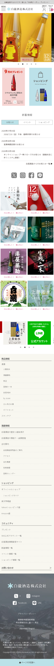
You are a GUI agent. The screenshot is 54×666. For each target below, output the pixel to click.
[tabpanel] (27, 37)
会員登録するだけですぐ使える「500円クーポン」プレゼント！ (27, 2)
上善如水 (6, 369)
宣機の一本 (7, 386)
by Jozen (6, 398)
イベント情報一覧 (8, 553)
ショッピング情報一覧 (10, 560)
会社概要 (6, 462)
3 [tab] (27, 64)
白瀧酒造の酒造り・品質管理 (13, 438)
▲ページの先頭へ (27, 662)
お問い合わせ (7, 568)
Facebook (22, 602)
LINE (39, 602)
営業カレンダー (9, 473)
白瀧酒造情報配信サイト (11, 541)
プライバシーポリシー (27, 613)
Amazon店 (5, 513)
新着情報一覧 (7, 547)
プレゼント (6, 529)
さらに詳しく (8, 213)
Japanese (23, 628)
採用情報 (6, 467)
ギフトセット (8, 410)
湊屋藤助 (6, 375)
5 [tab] (35, 64)
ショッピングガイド (11, 495)
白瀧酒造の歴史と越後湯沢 (12, 432)
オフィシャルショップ (10, 489)
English (32, 628)
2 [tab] (22, 64)
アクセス (6, 456)
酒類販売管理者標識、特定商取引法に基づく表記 (27, 621)
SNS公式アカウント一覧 (11, 535)
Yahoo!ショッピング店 (10, 507)
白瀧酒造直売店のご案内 (12, 450)
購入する (26, 59)
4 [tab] (31, 64)
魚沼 (5, 381)
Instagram (36, 595)
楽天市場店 (6, 501)
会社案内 (5, 444)
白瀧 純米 (7, 392)
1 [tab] (18, 64)
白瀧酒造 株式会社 (20, 8)
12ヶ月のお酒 (8, 404)
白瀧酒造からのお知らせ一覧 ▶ (39, 163)
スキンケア (6, 415)
